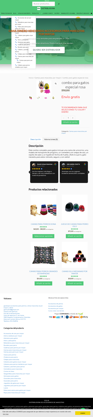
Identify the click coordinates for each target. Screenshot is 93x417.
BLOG (14, 13)
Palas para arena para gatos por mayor (17, 390)
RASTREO (57, 13)
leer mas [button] (5, 414)
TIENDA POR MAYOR (6, 13)
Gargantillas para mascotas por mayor (17, 374)
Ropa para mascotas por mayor (14, 393)
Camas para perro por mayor (13, 352)
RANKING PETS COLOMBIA (68, 13)
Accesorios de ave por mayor (14, 333)
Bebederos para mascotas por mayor (16, 343)
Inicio (31, 78)
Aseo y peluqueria (10, 340)
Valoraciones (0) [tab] (51, 139)
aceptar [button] (82, 413)
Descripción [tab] (35, 139)
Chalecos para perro (11, 357)
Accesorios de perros (55, 304)
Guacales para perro (11, 381)
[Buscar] (59, 4)
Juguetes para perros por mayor (15, 385)
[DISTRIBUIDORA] (39, 8)
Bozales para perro (10, 345)
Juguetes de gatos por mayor (14, 383)
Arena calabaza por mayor (13, 336)
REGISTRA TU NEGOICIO (83, 13)
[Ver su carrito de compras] (91, 13)
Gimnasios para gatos (11, 376)
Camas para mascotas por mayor (48, 78)
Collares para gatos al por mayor (15, 362)
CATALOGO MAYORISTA (24, 13)
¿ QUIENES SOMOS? (47, 13)
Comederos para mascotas (13, 369)
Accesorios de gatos (55, 306)
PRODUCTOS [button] (35, 13)
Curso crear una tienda (56, 311)
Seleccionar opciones (43, 236)
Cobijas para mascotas (11, 359)
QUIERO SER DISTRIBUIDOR (46, 50)
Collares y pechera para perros (14, 366)
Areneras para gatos (11, 338)
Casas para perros (10, 355)
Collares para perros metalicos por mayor (18, 364)
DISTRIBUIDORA (48, 8)
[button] (55, 83)
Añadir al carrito (70, 122)
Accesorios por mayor (55, 308)
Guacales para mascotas (12, 378)
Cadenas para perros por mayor (15, 348)
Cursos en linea (9, 371)
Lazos (6, 388)
